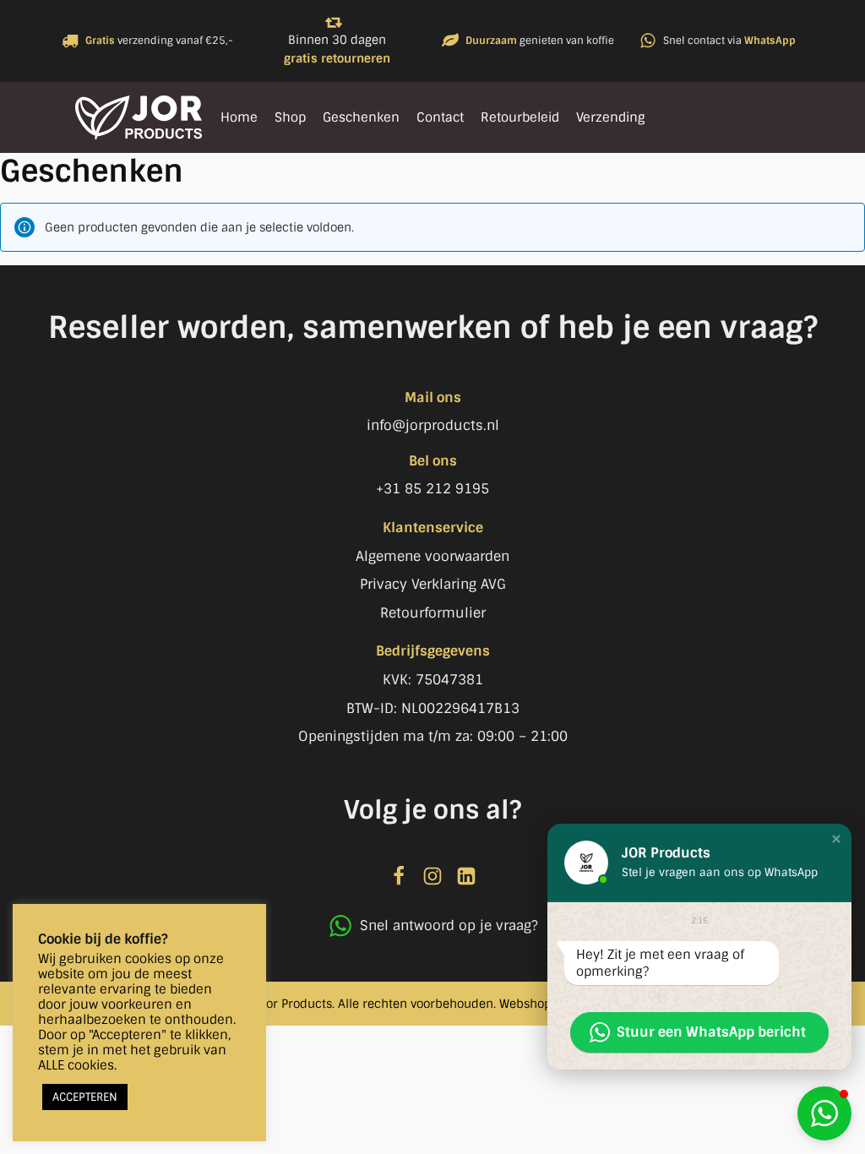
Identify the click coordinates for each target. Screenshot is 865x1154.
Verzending (610, 117)
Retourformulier (433, 613)
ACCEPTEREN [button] (84, 1097)
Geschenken (361, 117)
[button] (824, 1113)
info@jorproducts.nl (433, 425)
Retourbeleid (520, 117)
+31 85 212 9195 (432, 489)
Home (239, 117)
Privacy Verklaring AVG (433, 584)
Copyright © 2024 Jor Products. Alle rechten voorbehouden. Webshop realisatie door (432, 1003)
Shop (290, 117)
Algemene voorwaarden (432, 556)
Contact (440, 117)
